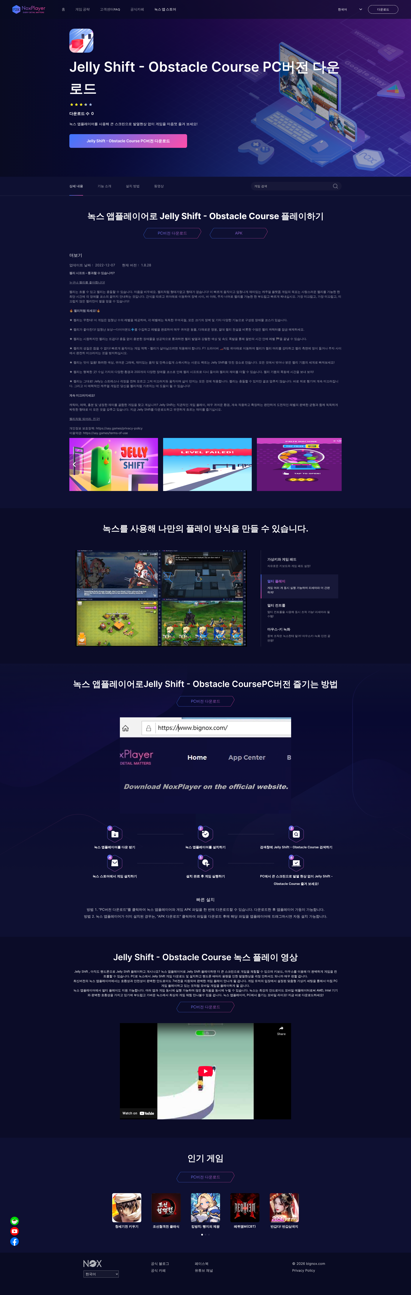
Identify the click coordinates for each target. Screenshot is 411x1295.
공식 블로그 (160, 1263)
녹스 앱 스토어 (165, 9)
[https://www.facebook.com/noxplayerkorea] (14, 1241)
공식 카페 (158, 1270)
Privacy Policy (303, 1270)
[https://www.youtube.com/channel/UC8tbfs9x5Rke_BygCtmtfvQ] (14, 1231)
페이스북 (201, 1263)
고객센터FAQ (110, 9)
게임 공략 (82, 9)
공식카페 (137, 9)
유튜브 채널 (204, 1270)
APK (239, 233)
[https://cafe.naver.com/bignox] (14, 1221)
